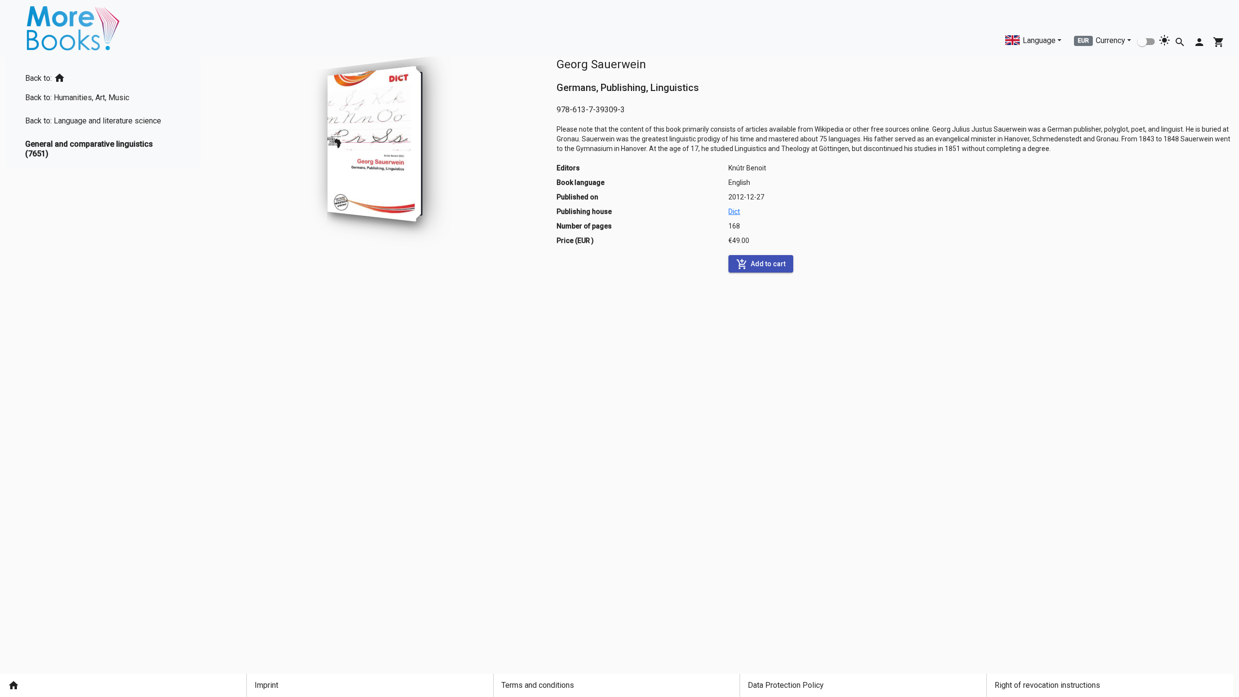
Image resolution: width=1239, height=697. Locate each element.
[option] (103, 76)
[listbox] (103, 112)
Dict (734, 211)
